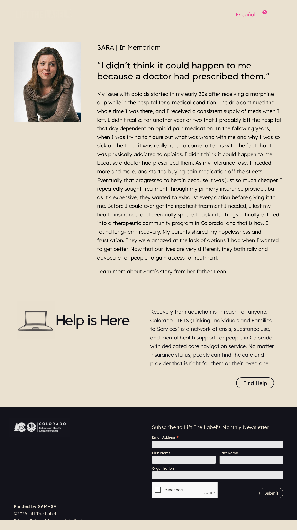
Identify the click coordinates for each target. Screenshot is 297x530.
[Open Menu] (275, 13)
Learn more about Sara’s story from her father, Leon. (162, 271)
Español (245, 14)
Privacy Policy (28, 520)
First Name (161, 453)
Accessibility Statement (71, 520)
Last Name (228, 453)
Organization (163, 468)
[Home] (45, 13)
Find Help (255, 383)
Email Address (165, 437)
